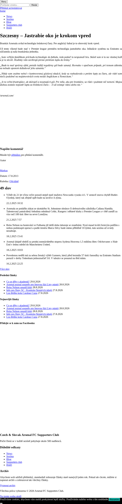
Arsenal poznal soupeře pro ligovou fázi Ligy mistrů (32, 284)
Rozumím (114, 499)
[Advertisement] (61, 122)
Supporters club (14, 25)
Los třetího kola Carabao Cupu (21, 293)
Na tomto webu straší (10, 496)
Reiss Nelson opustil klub (19, 287)
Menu (3, 1)
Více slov (5, 269)
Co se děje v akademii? (18, 281)
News (9, 16)
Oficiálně (14, 181)
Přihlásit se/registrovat (11, 8)
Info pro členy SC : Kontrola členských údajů (29, 290)
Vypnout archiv (7, 485)
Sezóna (10, 19)
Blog (8, 22)
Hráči (9, 27)
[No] (1, 503)
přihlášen (16, 155)
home (3, 11)
